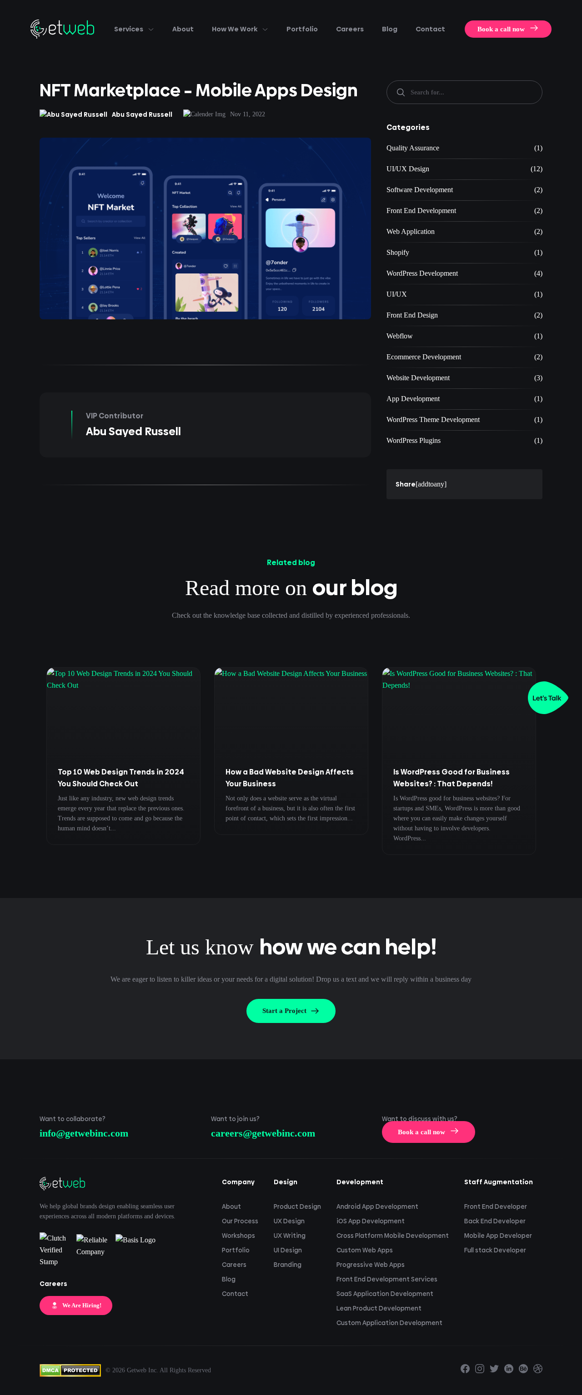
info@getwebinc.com (84, 1133)
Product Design (297, 1206)
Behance (523, 1368)
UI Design (288, 1250)
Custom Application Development (389, 1322)
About (183, 29)
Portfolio (302, 29)
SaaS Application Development (384, 1293)
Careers (350, 29)
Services (128, 29)
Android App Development (377, 1206)
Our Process (240, 1221)
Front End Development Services (386, 1279)
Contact (430, 29)
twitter (494, 1368)
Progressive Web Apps (370, 1264)
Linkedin (508, 1368)
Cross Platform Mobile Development (392, 1235)
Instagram (479, 1368)
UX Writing (290, 1235)
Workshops (238, 1235)
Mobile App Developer (498, 1235)
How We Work (234, 29)
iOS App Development (370, 1221)
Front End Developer (495, 1206)
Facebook (465, 1368)
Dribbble (537, 1368)
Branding (287, 1264)
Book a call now (501, 29)
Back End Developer (495, 1221)
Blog (389, 29)
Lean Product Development (378, 1308)
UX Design (289, 1221)
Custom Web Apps (364, 1250)
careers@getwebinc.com (263, 1133)
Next (555, 770)
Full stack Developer (495, 1250)
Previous (27, 770)
